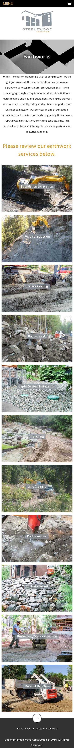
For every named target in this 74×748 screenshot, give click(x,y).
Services (40, 728)
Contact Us (51, 728)
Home (20, 728)
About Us (29, 728)
